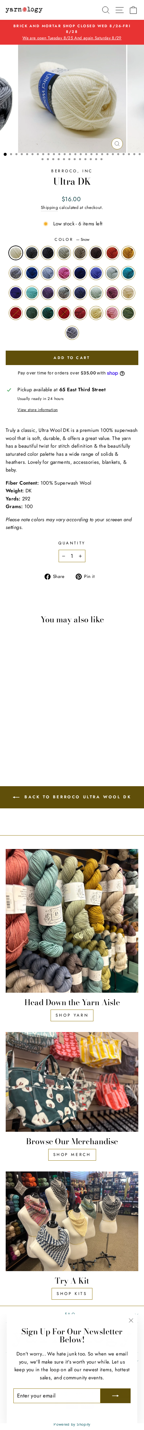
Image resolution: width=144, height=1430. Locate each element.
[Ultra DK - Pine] (26, 739)
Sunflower (112, 253)
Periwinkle (96, 273)
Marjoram (128, 313)
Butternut (128, 253)
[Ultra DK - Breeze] (50, 726)
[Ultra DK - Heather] (42, 732)
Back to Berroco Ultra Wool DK (77, 797)
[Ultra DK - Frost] (34, 713)
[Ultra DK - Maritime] (11, 726)
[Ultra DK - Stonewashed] (26, 720)
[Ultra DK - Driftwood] (42, 713)
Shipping (49, 208)
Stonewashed (15, 273)
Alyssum (112, 313)
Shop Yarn (72, 1015)
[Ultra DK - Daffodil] (50, 739)
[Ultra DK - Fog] (19, 732)
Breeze (32, 293)
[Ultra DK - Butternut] (19, 720)
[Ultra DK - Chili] (11, 739)
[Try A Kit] (72, 1221)
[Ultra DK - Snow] (11, 713)
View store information (37, 409)
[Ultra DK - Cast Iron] (26, 713)
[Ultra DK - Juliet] (34, 739)
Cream (128, 293)
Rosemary (32, 313)
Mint (96, 293)
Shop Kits (72, 1294)
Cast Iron (48, 253)
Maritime (80, 273)
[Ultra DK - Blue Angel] (26, 726)
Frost (64, 253)
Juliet (64, 313)
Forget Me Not (48, 273)
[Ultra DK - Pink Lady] (50, 720)
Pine (48, 313)
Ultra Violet (15, 293)
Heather (112, 293)
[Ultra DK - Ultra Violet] (42, 726)
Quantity (71, 543)
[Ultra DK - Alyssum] (23, 745)
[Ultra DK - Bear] (50, 713)
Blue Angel (112, 273)
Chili (15, 313)
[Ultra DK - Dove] (38, 745)
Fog (64, 293)
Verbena (128, 273)
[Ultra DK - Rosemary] (19, 739)
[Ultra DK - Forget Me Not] (42, 720)
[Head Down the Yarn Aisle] (72, 920)
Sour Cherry (80, 313)
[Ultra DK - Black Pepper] (19, 713)
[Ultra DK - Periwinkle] (19, 726)
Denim (80, 293)
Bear (96, 253)
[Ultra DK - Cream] (50, 732)
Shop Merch (72, 1155)
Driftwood (80, 253)
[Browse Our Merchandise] (72, 1082)
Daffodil (96, 313)
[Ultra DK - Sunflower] (11, 720)
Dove (72, 333)
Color (72, 239)
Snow (15, 253)
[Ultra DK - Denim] (26, 732)
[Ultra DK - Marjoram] (30, 745)
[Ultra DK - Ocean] (34, 720)
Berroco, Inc (71, 171)
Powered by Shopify (72, 1424)
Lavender (48, 293)
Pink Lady (64, 273)
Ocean (32, 273)
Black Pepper (32, 253)
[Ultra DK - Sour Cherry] (42, 739)
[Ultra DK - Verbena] (34, 726)
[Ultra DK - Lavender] (11, 732)
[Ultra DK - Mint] (34, 732)
